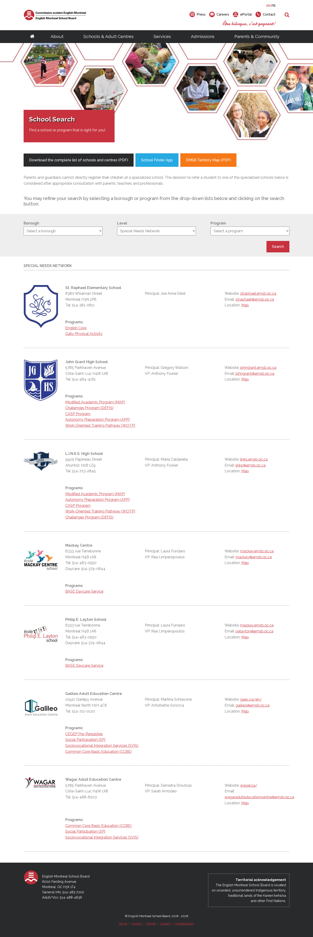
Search (278, 246)
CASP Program (78, 414)
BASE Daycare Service (84, 591)
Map (245, 305)
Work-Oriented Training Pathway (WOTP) (100, 425)
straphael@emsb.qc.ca (255, 299)
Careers (165, 923)
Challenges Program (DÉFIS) (89, 408)
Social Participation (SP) (85, 739)
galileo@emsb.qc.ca (252, 705)
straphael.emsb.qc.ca (258, 293)
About (57, 36)
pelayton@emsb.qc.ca (254, 631)
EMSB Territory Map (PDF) (208, 160)
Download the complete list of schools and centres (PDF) (78, 160)
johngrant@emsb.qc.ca (255, 373)
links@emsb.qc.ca (251, 465)
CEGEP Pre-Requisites (84, 734)
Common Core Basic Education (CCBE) (98, 751)
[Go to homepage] (32, 36)
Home (123, 923)
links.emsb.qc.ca (254, 459)
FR (273, 6)
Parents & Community (256, 36)
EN (268, 6)
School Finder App (157, 160)
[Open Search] (287, 15)
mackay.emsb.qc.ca (257, 551)
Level (122, 223)
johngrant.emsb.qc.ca (258, 367)
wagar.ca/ (248, 785)
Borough (31, 223)
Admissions (202, 36)
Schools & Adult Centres (108, 36)
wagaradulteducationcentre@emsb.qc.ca (259, 797)
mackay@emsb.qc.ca (254, 557)
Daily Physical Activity (83, 334)
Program (218, 223)
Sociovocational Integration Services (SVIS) (101, 745)
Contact (137, 923)
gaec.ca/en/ (251, 699)
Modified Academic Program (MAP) (95, 402)
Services (162, 36)
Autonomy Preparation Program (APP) (97, 419)
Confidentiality (184, 923)
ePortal (151, 923)
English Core (75, 328)
